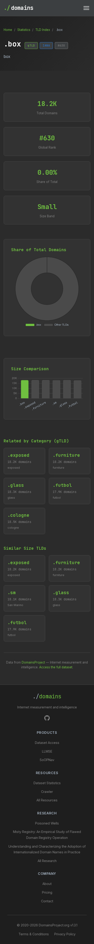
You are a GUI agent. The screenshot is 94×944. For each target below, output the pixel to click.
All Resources (47, 800)
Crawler (47, 792)
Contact (47, 901)
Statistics (23, 30)
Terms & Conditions (33, 934)
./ (47, 696)
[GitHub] (47, 719)
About (47, 884)
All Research (47, 861)
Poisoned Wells (47, 823)
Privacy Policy (65, 934)
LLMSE (47, 751)
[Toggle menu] (86, 8)
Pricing (47, 892)
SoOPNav (47, 760)
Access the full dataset (55, 667)
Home (8, 30)
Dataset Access (47, 743)
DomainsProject (33, 662)
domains (18, 7)
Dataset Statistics (47, 783)
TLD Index (42, 30)
